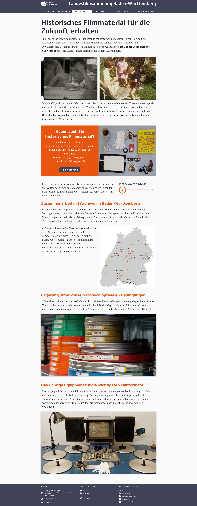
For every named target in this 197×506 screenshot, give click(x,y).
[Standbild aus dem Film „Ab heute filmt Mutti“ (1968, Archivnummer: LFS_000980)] (128, 78)
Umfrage (63, 251)
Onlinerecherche (123, 11)
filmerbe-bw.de (77, 228)
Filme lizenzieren (102, 11)
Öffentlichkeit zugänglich (56, 115)
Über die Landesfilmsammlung (56, 11)
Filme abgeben (70, 169)
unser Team (58, 119)
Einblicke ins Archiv (145, 11)
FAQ (122, 115)
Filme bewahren (82, 11)
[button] (122, 190)
